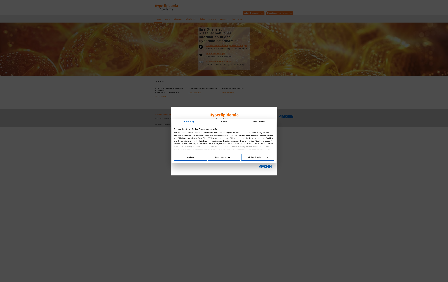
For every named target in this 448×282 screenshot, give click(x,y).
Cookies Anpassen (222, 157)
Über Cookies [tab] (259, 122)
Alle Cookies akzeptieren (257, 157)
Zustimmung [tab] (189, 122)
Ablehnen (190, 157)
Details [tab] (224, 122)
